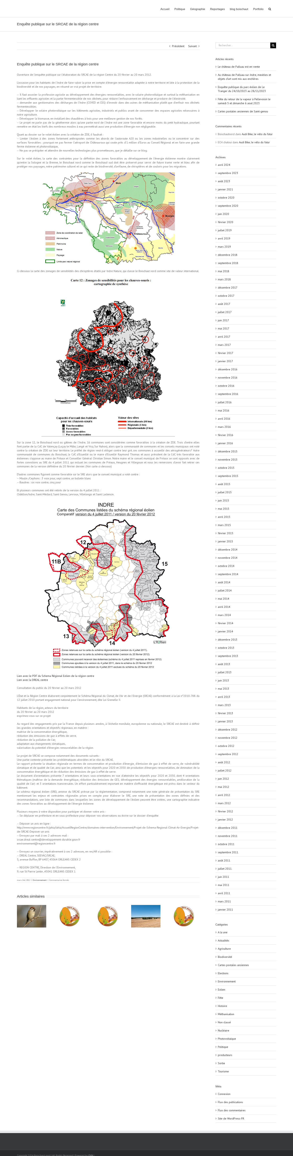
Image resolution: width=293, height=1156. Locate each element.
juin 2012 (223, 778)
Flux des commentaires (232, 1110)
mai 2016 (223, 410)
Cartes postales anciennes (233, 965)
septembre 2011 (228, 852)
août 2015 (224, 484)
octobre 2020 (226, 197)
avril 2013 (224, 697)
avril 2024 (224, 165)
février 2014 (225, 623)
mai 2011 (223, 885)
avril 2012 (224, 795)
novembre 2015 (227, 459)
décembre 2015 (227, 451)
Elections (223, 973)
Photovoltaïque (227, 1038)
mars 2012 (224, 803)
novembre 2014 (227, 558)
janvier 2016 (225, 443)
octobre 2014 (226, 566)
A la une (222, 932)
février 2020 (225, 222)
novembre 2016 (227, 377)
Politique (223, 1047)
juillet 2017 (225, 312)
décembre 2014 (227, 549)
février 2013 (225, 713)
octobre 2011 (226, 844)
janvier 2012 (225, 819)
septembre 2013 (228, 656)
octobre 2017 (226, 296)
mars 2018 (224, 279)
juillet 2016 (225, 402)
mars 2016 (224, 427)
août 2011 (224, 860)
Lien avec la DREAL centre (32, 680)
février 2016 (225, 435)
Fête (220, 998)
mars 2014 (224, 615)
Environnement (40, 880)
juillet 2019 (225, 230)
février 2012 (225, 811)
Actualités (223, 940)
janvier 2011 (225, 909)
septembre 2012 (228, 754)
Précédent (178, 46)
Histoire (222, 1006)
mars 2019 (224, 246)
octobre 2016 (226, 386)
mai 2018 (223, 271)
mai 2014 (223, 598)
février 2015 (225, 533)
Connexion (224, 1094)
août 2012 (224, 762)
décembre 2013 (227, 639)
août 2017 (224, 304)
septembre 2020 (228, 206)
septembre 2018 (228, 263)
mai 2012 (223, 787)
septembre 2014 (228, 574)
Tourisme (223, 1071)
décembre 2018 (227, 255)
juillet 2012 (225, 770)
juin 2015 (223, 500)
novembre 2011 (227, 836)
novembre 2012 (227, 738)
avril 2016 (224, 418)
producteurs (225, 1055)
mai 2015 (223, 508)
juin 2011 (223, 877)
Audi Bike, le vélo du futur (257, 134)
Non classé (224, 1022)
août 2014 (224, 582)
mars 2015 (224, 525)
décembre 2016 (227, 369)
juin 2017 (223, 320)
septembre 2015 (228, 476)
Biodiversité (225, 957)
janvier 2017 (225, 361)
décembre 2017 (227, 287)
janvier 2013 (225, 721)
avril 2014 (224, 607)
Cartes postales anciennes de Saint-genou (243, 111)
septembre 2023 (228, 173)
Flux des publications (230, 1102)
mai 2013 (223, 688)
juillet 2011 (225, 868)
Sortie (221, 1063)
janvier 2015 (225, 541)
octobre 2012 (226, 746)
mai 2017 (223, 328)
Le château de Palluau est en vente (239, 66)
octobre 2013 (226, 648)
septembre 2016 (228, 394)
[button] (269, 8)
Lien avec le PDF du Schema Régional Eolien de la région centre (55, 676)
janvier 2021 (225, 189)
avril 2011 (224, 893)
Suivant (192, 46)
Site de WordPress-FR (231, 1118)
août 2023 (224, 181)
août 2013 (224, 664)
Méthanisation (226, 1014)
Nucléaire (223, 1030)
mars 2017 (224, 345)
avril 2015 (224, 517)
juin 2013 (223, 680)
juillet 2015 (225, 492)
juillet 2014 (225, 590)
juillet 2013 (225, 672)
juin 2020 (223, 214)
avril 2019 (224, 238)
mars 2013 (224, 705)
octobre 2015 (226, 468)
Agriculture (224, 948)
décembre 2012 (227, 729)
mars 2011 (224, 901)
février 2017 (225, 353)
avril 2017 (224, 336)
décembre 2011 (227, 828)
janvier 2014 (225, 631)
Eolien (221, 989)
